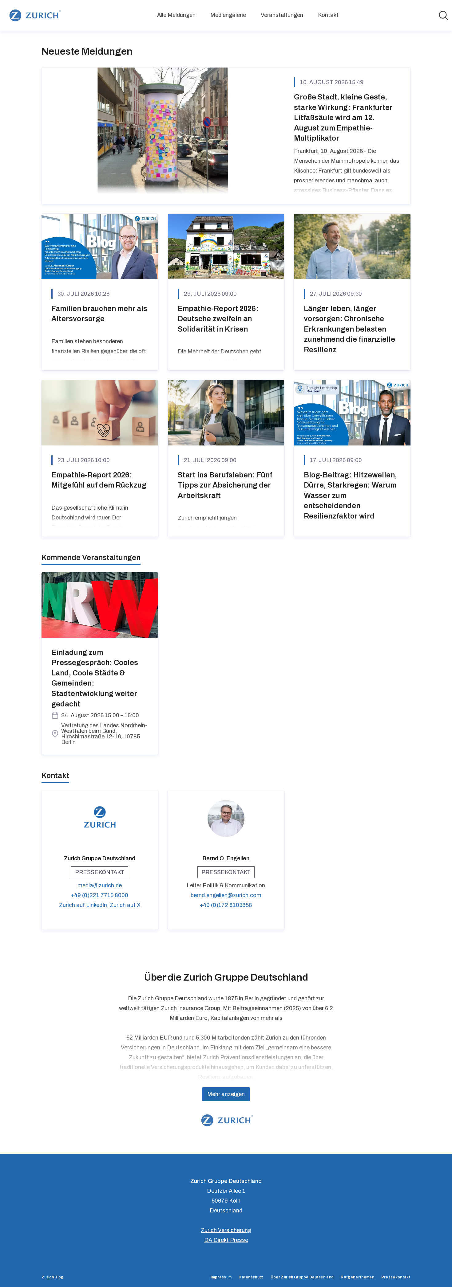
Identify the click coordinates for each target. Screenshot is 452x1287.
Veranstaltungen (282, 15)
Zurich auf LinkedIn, (84, 905)
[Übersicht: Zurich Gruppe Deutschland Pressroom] (34, 15)
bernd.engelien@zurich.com (226, 895)
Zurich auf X (125, 905)
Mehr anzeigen (226, 1094)
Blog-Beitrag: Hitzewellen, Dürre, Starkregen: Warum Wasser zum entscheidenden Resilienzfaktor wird (350, 495)
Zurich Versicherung (226, 1230)
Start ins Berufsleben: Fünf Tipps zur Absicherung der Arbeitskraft (225, 485)
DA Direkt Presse (226, 1240)
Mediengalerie (228, 15)
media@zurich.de (99, 885)
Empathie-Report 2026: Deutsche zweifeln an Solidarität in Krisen (218, 319)
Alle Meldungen (176, 15)
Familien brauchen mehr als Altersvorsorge (99, 314)
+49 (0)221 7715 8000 (99, 895)
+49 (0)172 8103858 (226, 905)
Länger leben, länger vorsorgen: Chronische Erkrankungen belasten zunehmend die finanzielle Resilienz (349, 329)
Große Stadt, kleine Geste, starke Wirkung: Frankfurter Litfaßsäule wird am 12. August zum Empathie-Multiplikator (343, 117)
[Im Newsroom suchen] (443, 15)
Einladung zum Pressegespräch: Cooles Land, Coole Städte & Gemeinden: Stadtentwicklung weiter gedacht (94, 678)
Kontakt (328, 15)
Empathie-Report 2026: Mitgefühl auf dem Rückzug (98, 480)
